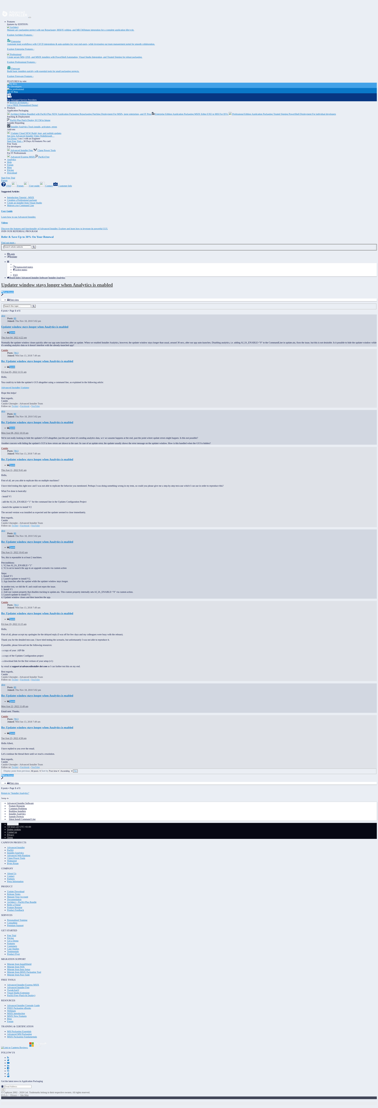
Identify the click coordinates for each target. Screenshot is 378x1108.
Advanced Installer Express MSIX (23, 985)
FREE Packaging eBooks (19, 1008)
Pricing (10, 170)
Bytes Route (13, 863)
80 (15, 318)
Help (9, 162)
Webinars (11, 1011)
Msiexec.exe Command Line (20, 205)
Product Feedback (15, 910)
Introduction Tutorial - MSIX (20, 197)
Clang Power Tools (16, 858)
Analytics (11, 159)
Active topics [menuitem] (21, 269)
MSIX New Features (17, 1016)
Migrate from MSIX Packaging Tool (24, 972)
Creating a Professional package (22, 200)
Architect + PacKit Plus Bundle (21, 902)
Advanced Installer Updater (15, 387)
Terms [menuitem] (10, 837)
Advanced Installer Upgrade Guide (23, 1005)
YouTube (35, 406)
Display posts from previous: (17, 771)
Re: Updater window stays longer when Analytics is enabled (37, 361)
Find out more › (8, 242)
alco (3, 315)
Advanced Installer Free (18, 987)
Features (11, 21)
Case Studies (13, 949)
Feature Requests (17, 806)
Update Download (15, 891)
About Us (11, 873)
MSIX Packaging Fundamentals (22, 1037)
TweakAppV (13, 990)
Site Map (24, 1095)
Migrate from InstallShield (19, 964)
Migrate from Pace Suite (18, 975)
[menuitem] (11, 254)
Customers (12, 946)
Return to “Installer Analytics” (15, 793)
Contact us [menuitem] (12, 832)
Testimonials (13, 951)
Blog (9, 167)
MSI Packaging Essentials (19, 1031)
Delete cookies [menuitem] (14, 829)
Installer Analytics (17, 814)
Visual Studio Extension (18, 993)
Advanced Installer (16, 847)
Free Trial (11, 935)
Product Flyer (13, 954)
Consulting (12, 923)
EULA (4, 1095)
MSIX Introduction (16, 1013)
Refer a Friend (14, 905)
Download (12, 173)
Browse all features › (19, 102)
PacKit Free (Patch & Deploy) (21, 995)
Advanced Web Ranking (18, 855)
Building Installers (17, 811)
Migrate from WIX (16, 967)
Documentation (14, 899)
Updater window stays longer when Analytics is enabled (57, 284)
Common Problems (18, 808)
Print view (14, 300)
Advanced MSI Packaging (19, 1034)
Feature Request (14, 907)
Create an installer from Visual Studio (24, 203)
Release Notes (13, 894)
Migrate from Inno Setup (18, 969)
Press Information (15, 881)
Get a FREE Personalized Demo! (22, 105)
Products (11, 108)
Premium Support (15, 925)
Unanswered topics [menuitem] (24, 267)
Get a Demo (12, 941)
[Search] (34, 246)
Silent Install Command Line (22, 819)
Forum (10, 165)
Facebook (24, 406)
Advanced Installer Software (20, 803)
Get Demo (12, 138)
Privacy (13, 1095)
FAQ (15, 275)
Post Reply (9, 292)
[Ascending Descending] (66, 771)
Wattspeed (12, 861)
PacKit (10, 850)
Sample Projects (16, 816)
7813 (16, 353)
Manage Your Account (17, 897)
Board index (13, 824)
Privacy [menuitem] (10, 835)
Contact (10, 876)
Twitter (15, 406)
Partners (11, 879)
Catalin (4, 350)
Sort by (44, 771)
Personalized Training (17, 920)
